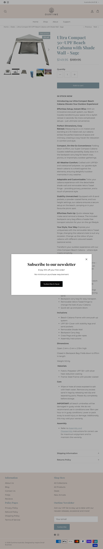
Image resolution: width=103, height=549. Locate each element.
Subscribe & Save (51, 284)
